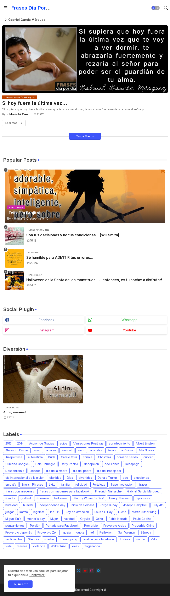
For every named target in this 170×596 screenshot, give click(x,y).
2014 (20, 443)
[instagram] (91, 570)
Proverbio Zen (47, 532)
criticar (148, 457)
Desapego (132, 464)
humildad (11, 505)
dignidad (55, 477)
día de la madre (56, 471)
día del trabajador (109, 471)
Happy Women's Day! (89, 498)
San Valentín (126, 532)
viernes (22, 546)
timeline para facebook (98, 539)
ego (125, 477)
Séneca (146, 532)
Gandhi (10, 498)
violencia (39, 546)
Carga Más (83, 136)
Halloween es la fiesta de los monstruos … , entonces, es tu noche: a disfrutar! (94, 280)
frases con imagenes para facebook (65, 491)
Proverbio (91, 525)
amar (37, 450)
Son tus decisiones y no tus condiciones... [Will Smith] (72, 235)
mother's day (36, 518)
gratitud (26, 498)
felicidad (81, 484)
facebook (46, 320)
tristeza (125, 539)
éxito (52, 484)
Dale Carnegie (45, 464)
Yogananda (92, 546)
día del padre (82, 471)
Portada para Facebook (62, 525)
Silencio (33, 539)
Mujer (54, 518)
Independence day (52, 505)
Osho (99, 518)
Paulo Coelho (142, 518)
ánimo (112, 450)
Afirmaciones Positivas (88, 443)
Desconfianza (14, 471)
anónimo (127, 450)
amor (81, 450)
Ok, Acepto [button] (20, 584)
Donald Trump (107, 477)
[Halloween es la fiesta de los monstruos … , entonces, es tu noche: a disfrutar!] (14, 280)
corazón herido (127, 457)
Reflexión (106, 532)
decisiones (111, 464)
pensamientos (14, 525)
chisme (87, 457)
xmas (75, 546)
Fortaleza (99, 484)
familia (65, 484)
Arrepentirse (13, 457)
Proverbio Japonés (18, 532)
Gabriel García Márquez (143, 491)
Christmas (104, 457)
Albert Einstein (145, 443)
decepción (91, 464)
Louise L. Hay (104, 512)
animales (96, 450)
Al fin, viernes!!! (15, 412)
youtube (129, 330)
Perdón (35, 525)
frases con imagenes (19, 491)
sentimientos (13, 539)
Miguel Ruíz (13, 518)
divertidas (85, 477)
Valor (154, 539)
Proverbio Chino (143, 525)
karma (23, 512)
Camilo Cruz (69, 457)
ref (92, 532)
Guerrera (42, 498)
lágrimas (39, 512)
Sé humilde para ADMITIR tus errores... (59, 257)
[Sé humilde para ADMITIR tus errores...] (14, 258)
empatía (10, 484)
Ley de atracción (77, 512)
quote (80, 532)
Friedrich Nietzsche (108, 491)
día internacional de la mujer (24, 477)
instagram (46, 330)
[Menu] (5, 8)
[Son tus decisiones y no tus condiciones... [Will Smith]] (14, 236)
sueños (49, 539)
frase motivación (122, 484)
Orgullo (85, 518)
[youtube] (85, 570)
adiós (63, 443)
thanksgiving (68, 539)
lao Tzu (55, 512)
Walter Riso (58, 546)
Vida (8, 546)
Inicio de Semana (82, 505)
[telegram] (98, 570)
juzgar (9, 512)
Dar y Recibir (69, 464)
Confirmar (36, 575)
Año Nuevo (146, 450)
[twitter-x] (78, 570)
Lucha (122, 512)
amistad (67, 450)
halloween (61, 498)
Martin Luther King (144, 512)
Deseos (35, 471)
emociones (141, 477)
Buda (51, 457)
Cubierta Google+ (17, 464)
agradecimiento (119, 443)
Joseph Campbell (135, 505)
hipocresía (143, 498)
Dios (70, 477)
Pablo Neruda (118, 518)
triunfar (140, 539)
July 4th (158, 505)
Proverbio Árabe (114, 525)
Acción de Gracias (41, 443)
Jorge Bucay (109, 505)
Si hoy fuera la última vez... (34, 103)
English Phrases (32, 484)
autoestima (35, 457)
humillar (28, 505)
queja (67, 532)
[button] (155, 8)
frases (143, 484)
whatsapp (129, 320)
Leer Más (11, 123)
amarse (51, 450)
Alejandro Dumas (16, 450)
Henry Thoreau (119, 498)
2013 (8, 443)
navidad (69, 518)
